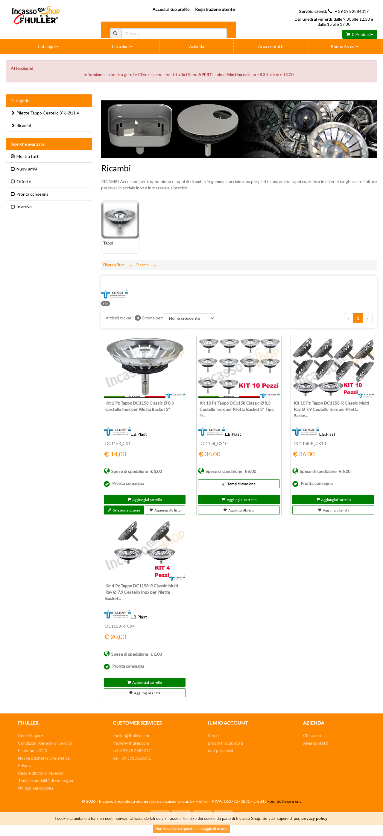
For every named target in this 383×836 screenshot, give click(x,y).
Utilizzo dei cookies (35, 787)
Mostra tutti (27, 156)
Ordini (214, 735)
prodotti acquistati (225, 743)
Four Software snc (285, 801)
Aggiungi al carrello (147, 499)
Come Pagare (30, 735)
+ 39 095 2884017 (352, 11)
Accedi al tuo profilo (171, 9)
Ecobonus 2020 (32, 750)
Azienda (196, 46)
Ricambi (142, 265)
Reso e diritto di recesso (40, 772)
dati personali (220, 750)
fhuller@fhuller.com (131, 735)
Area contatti (270, 46)
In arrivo (24, 206)
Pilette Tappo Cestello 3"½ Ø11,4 (47, 112)
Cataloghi (47, 46)
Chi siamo (312, 735)
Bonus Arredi (343, 46)
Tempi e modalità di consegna (45, 780)
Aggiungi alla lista (167, 510)
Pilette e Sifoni (114, 265)
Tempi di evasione (241, 484)
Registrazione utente (215, 9)
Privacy (24, 765)
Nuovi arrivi (26, 168)
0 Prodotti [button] (361, 34)
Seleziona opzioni (126, 510)
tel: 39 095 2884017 (132, 750)
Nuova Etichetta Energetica (44, 757)
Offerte (23, 181)
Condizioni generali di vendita (45, 743)
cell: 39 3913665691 (132, 757)
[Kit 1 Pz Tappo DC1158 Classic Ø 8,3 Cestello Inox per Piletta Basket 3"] (145, 367)
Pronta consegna (32, 194)
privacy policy (314, 818)
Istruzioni (121, 46)
